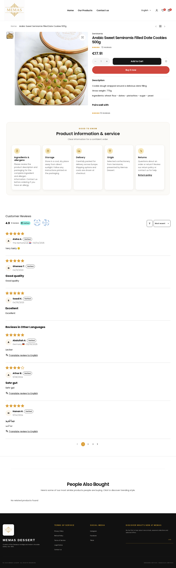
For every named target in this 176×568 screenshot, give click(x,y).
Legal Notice (58, 545)
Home (14, 26)
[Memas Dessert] (14, 10)
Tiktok (92, 540)
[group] (51, 68)
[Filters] (149, 223)
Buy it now (131, 70)
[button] (96, 47)
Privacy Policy (59, 531)
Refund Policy (58, 535)
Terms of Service (59, 540)
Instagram (93, 531)
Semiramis (97, 33)
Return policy (145, 175)
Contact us (58, 549)
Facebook (93, 535)
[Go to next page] (98, 444)
